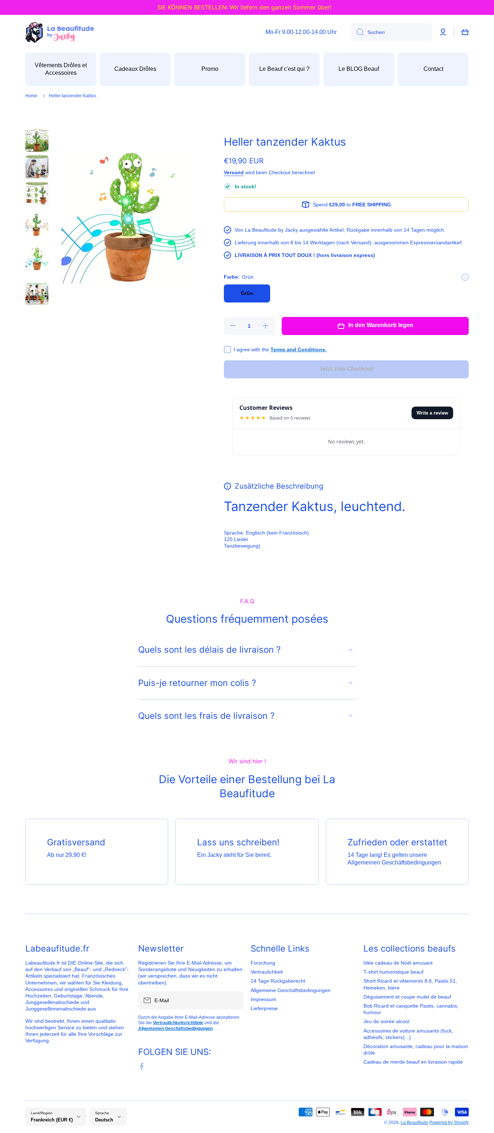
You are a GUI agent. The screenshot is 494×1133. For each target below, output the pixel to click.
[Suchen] (357, 32)
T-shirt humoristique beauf (393, 972)
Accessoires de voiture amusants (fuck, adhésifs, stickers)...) (408, 1034)
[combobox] (391, 32)
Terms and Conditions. (299, 349)
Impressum (263, 999)
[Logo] (59, 32)
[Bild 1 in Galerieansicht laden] (36, 139)
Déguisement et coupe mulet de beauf (407, 997)
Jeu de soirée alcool (386, 1021)
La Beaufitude (414, 1122)
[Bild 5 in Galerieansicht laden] (36, 258)
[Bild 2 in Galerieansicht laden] (36, 167)
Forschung (263, 963)
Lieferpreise (264, 1008)
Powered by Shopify (449, 1122)
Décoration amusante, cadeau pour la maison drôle (415, 1049)
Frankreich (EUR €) (52, 1120)
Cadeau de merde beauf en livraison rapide (413, 1062)
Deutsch (104, 1120)
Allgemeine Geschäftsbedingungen (291, 990)
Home (31, 95)
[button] (465, 32)
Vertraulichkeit (267, 972)
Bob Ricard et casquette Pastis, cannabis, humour (411, 1009)
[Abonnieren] (234, 1000)
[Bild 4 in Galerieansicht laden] (36, 224)
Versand (234, 172)
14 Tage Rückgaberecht (278, 981)
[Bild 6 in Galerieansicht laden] (36, 293)
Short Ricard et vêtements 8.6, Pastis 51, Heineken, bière (410, 984)
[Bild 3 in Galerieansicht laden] (36, 193)
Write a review (432, 413)
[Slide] (465, 277)
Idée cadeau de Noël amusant (398, 963)
